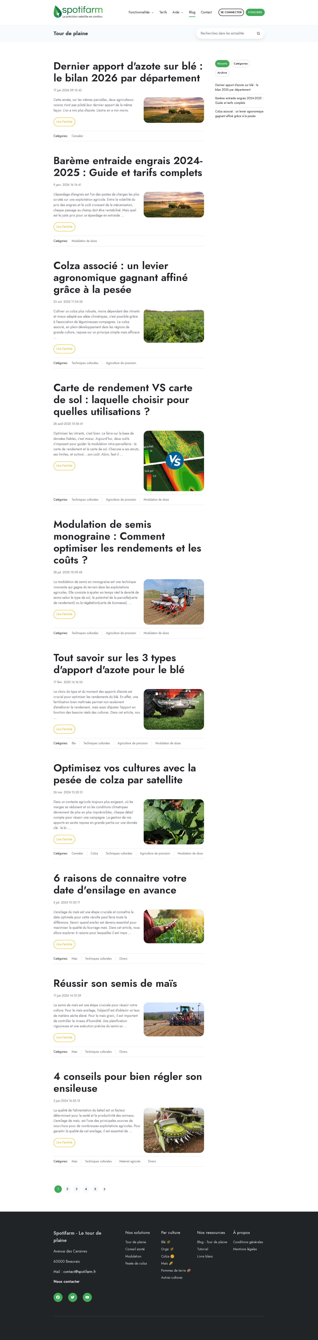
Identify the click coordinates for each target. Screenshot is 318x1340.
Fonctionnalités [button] (139, 12)
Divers (123, 958)
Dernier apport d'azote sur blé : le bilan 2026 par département (128, 71)
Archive (222, 73)
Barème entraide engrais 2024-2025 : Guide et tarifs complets (128, 166)
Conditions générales (248, 1242)
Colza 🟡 (167, 1256)
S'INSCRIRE (255, 12)
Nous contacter (66, 1281)
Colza (94, 853)
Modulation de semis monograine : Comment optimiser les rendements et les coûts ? (127, 542)
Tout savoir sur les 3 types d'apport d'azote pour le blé (119, 663)
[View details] (58, 1297)
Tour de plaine (135, 1242)
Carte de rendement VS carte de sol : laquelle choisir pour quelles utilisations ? (123, 399)
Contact (206, 12)
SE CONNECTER (231, 12)
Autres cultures (171, 1277)
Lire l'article (64, 121)
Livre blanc (205, 1256)
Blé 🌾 (165, 1242)
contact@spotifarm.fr (79, 1271)
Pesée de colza (136, 1263)
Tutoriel (202, 1249)
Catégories (241, 64)
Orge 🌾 (167, 1249)
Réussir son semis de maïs (115, 983)
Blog (192, 12)
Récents (222, 64)
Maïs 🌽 (167, 1263)
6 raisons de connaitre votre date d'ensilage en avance (120, 883)
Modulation (133, 1256)
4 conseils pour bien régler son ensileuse (127, 1082)
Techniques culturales (85, 363)
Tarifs (163, 12)
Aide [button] (175, 12)
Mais (74, 958)
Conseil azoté (135, 1249)
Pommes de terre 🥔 (176, 1270)
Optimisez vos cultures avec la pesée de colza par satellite (124, 773)
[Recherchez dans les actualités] (258, 33)
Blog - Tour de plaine (212, 1242)
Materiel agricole (129, 1161)
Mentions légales (245, 1249)
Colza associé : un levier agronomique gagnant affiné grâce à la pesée (120, 277)
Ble (74, 743)
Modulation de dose (84, 241)
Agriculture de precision (121, 363)
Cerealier (77, 136)
